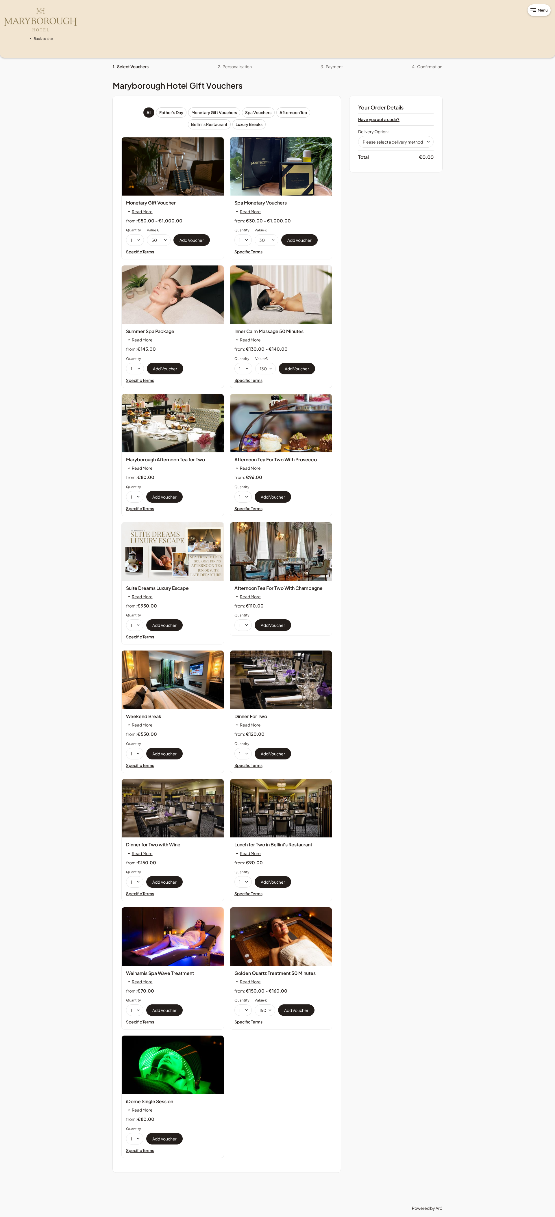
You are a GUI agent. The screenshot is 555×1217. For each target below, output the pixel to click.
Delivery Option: (373, 131)
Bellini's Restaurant (209, 124)
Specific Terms (140, 251)
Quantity (133, 230)
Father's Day (171, 112)
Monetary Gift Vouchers (214, 112)
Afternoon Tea (293, 112)
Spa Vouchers (258, 112)
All (149, 112)
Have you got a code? (378, 119)
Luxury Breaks (249, 124)
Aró (439, 1208)
